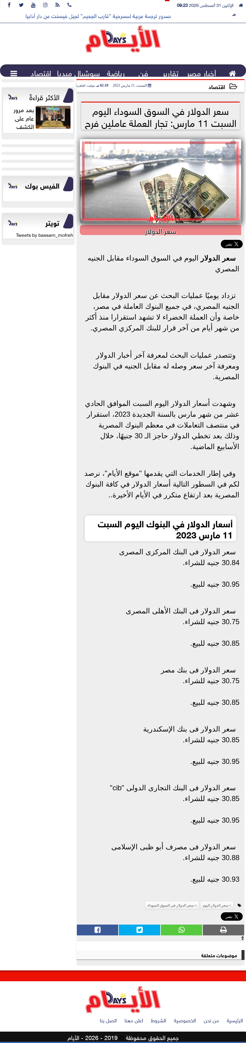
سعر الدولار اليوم (215, 905)
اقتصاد (216, 86)
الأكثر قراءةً (44, 96)
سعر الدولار (218, 258)
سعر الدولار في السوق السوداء (171, 905)
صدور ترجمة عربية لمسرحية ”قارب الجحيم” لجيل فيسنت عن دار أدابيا (98, 15)
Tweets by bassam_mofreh (44, 234)
